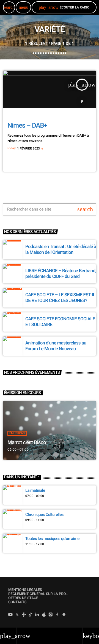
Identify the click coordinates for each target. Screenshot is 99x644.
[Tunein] (24, 615)
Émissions (17, 433)
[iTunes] (44, 615)
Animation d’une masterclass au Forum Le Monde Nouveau (55, 345)
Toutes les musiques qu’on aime (52, 538)
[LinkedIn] (37, 615)
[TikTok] (30, 615)
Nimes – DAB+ (27, 125)
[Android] (64, 615)
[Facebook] (57, 615)
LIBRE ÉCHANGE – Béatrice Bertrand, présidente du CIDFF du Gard (60, 273)
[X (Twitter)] (17, 615)
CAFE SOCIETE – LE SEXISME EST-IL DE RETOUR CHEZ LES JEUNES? (60, 297)
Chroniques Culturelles (44, 514)
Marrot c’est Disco (26, 442)
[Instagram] (50, 615)
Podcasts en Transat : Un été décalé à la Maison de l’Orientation (60, 249)
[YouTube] (10, 615)
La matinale (35, 490)
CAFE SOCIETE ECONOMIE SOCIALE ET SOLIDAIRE (60, 321)
